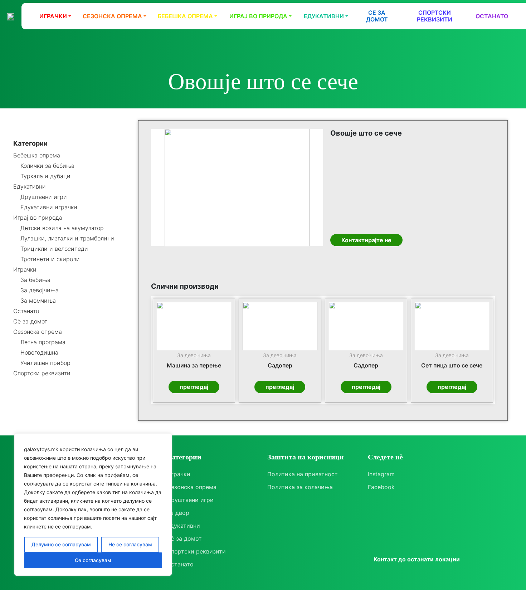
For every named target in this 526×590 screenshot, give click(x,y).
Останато (492, 16)
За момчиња (38, 300)
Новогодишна (39, 352)
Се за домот (377, 16)
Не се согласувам (130, 544)
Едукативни (324, 16)
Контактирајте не (366, 240)
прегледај (194, 386)
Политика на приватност (302, 474)
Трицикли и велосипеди (54, 248)
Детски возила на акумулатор (62, 228)
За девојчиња (39, 290)
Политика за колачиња (300, 487)
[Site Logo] (10, 16)
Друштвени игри (43, 197)
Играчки (53, 16)
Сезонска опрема (112, 16)
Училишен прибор (45, 363)
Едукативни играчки (48, 207)
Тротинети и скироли (50, 259)
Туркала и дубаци (45, 176)
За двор (178, 512)
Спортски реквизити (434, 16)
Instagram (381, 474)
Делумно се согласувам (61, 544)
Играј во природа (258, 16)
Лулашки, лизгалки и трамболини (67, 238)
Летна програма (42, 342)
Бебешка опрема (185, 16)
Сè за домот (30, 321)
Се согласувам (93, 560)
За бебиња (35, 280)
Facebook (381, 487)
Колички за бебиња (47, 165)
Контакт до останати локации (417, 559)
